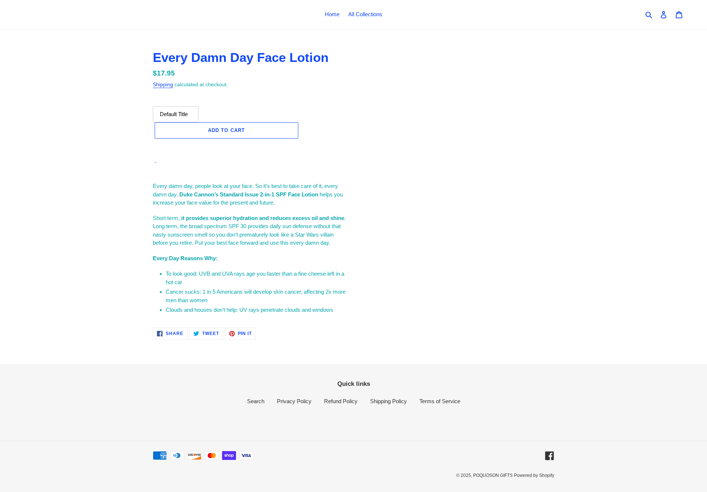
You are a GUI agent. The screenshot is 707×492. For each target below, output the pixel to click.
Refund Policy (341, 401)
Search (255, 401)
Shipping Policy (388, 401)
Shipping (163, 84)
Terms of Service (439, 401)
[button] (226, 146)
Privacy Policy (294, 401)
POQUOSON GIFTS (493, 475)
